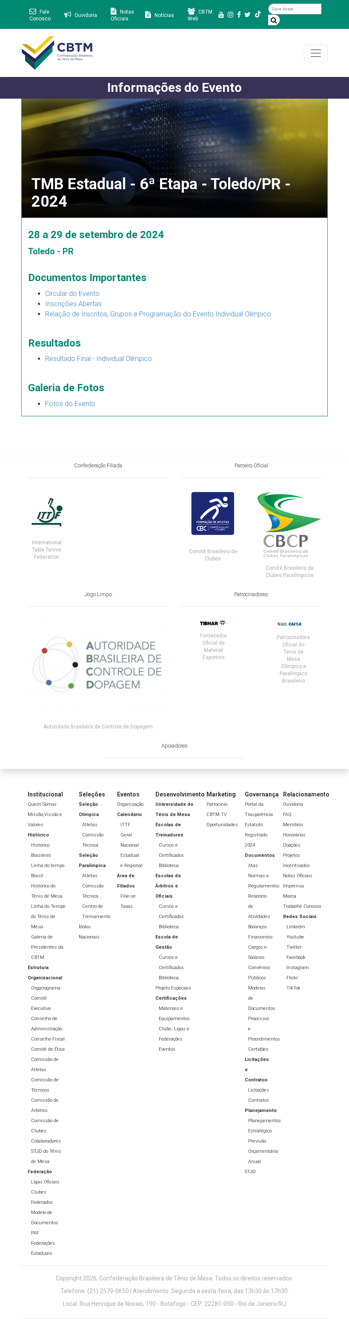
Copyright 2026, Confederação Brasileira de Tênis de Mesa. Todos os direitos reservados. (174, 1278)
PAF (35, 1233)
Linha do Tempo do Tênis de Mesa (48, 917)
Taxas (126, 906)
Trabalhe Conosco (302, 906)
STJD (250, 1171)
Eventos (167, 1049)
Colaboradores (46, 1141)
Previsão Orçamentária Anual (263, 1151)
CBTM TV (216, 814)
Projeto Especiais (173, 988)
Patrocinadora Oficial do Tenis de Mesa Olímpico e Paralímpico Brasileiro (293, 659)
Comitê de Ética (48, 1049)
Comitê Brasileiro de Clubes (213, 555)
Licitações (258, 1090)
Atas (253, 865)
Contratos (258, 1100)
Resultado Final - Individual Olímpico (98, 359)
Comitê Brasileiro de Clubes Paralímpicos (290, 571)
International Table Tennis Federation (47, 550)
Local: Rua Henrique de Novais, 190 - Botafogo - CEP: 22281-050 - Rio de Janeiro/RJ (174, 1303)
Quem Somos (42, 804)
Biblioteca (169, 865)
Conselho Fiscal (48, 1039)
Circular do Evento (72, 294)
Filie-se (128, 896)
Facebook (296, 957)
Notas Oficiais (297, 876)
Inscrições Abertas (73, 304)
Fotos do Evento (70, 404)
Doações (291, 845)
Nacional (129, 845)
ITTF (125, 825)
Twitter (294, 947)
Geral (126, 835)
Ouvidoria (293, 804)
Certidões (258, 1049)
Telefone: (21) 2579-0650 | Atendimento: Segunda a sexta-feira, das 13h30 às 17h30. (174, 1291)
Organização (130, 804)
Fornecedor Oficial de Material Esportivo (213, 646)
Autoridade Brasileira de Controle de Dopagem (98, 727)
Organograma (45, 988)
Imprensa (293, 886)
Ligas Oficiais (45, 1182)
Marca (289, 896)
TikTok (293, 988)
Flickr (292, 978)
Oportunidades (222, 825)
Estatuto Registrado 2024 (256, 835)
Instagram (297, 967)
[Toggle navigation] (316, 53)
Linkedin (295, 927)
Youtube (295, 937)
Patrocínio (216, 804)
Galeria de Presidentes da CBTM (47, 947)
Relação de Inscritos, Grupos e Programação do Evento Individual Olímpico (158, 314)
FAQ (287, 814)
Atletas (89, 825)
